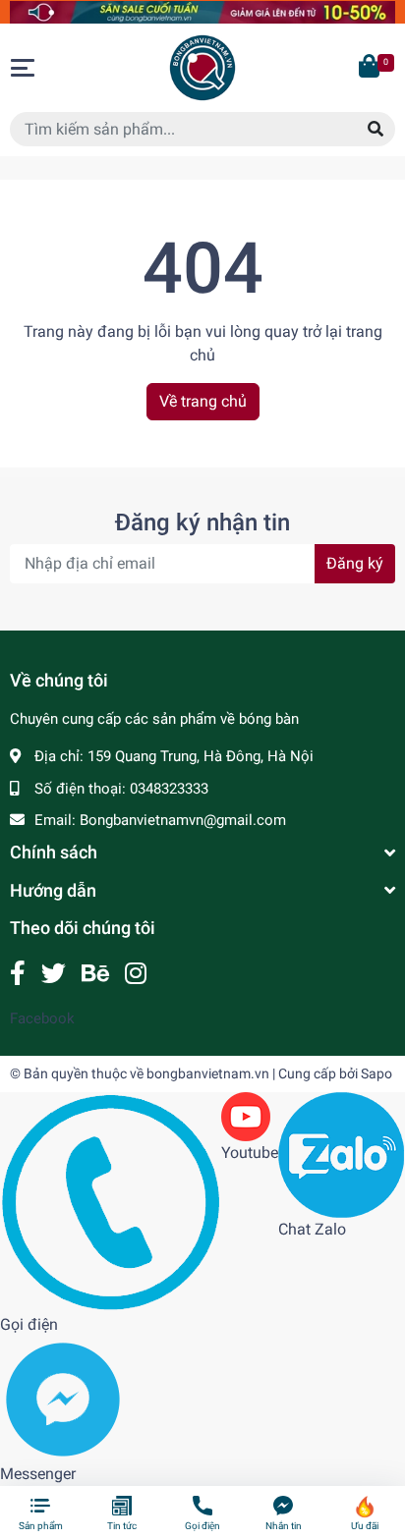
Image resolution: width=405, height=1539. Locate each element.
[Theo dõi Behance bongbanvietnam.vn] (95, 974)
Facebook (42, 1018)
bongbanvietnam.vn (207, 1073)
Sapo (376, 1073)
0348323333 (169, 788)
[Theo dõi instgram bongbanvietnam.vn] (135, 974)
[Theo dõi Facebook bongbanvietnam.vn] (18, 974)
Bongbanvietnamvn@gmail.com (183, 820)
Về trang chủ (203, 401)
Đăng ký (354, 563)
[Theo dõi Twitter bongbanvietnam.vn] (53, 974)
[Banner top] (202, 11)
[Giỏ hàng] (370, 68)
